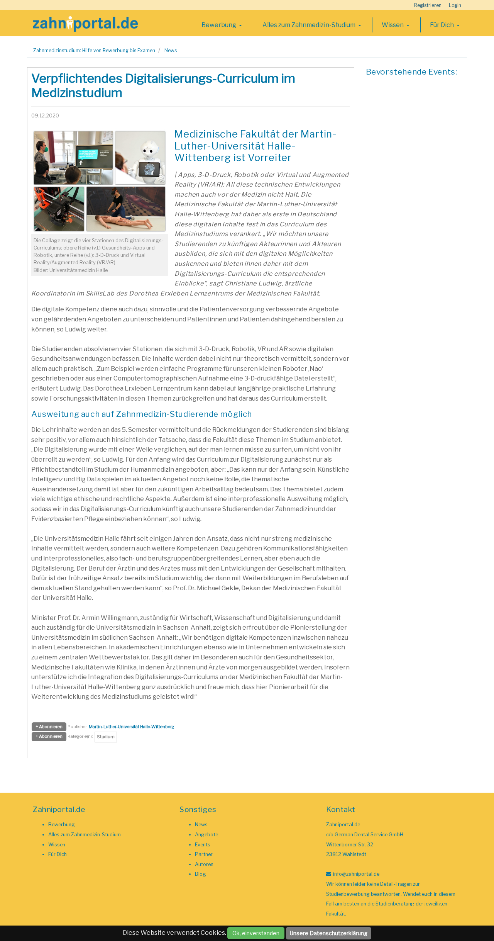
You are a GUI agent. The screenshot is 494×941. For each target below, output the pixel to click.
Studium (106, 736)
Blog (200, 874)
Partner (204, 854)
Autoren (204, 864)
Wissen (393, 25)
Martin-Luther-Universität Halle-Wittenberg (131, 726)
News (170, 50)
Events (202, 845)
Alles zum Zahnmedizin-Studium (309, 25)
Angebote (206, 834)
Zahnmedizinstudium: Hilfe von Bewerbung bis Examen (94, 50)
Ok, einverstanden (255, 933)
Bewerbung (219, 25)
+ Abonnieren (49, 726)
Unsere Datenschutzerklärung (328, 933)
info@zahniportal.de (356, 874)
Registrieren (428, 5)
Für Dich (442, 25)
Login (455, 5)
